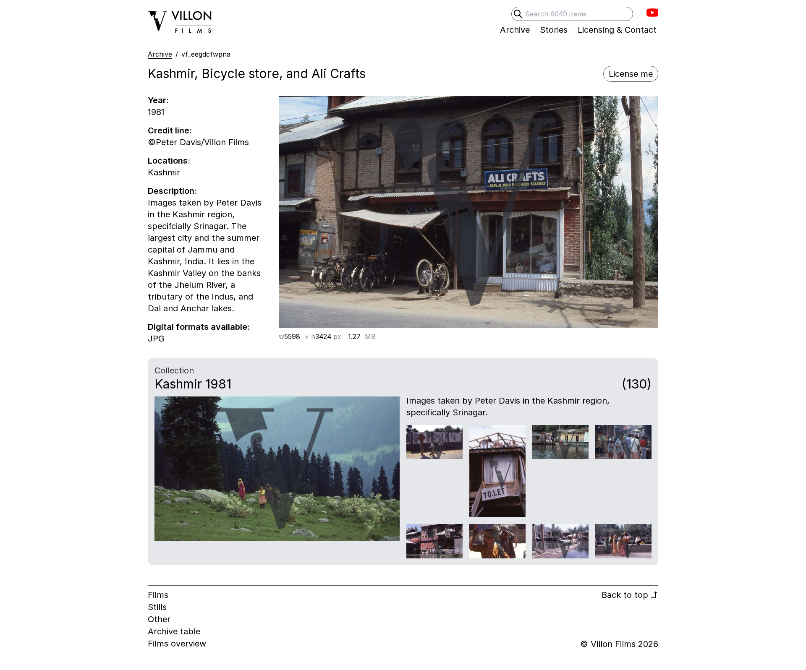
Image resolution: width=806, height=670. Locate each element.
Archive (160, 54)
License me (631, 74)
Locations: (169, 161)
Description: (172, 191)
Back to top (630, 595)
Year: (158, 100)
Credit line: (170, 130)
